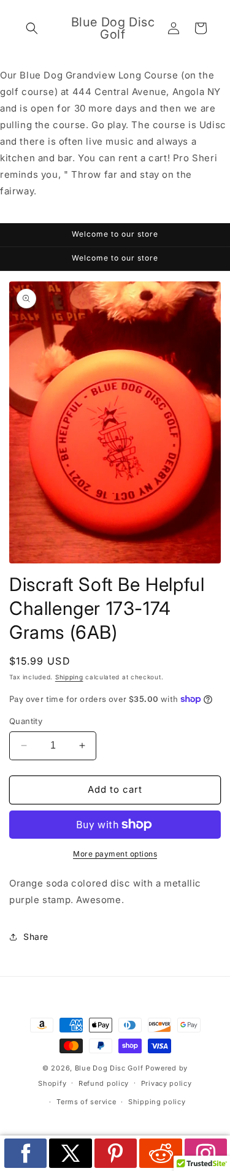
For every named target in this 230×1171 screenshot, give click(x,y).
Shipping (69, 677)
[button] (31, 28)
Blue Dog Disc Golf (109, 1068)
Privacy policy (166, 1083)
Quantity (25, 721)
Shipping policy (157, 1101)
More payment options (115, 853)
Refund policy (104, 1083)
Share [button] (35, 936)
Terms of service (86, 1101)
